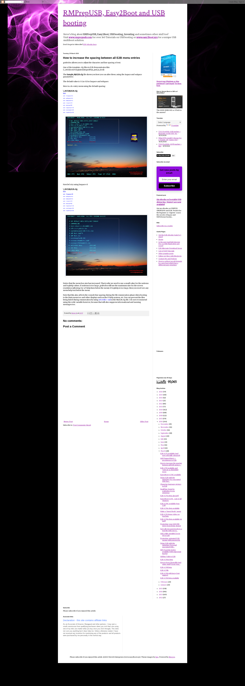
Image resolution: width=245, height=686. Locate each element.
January (164, 585)
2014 (161, 592)
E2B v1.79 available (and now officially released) (170, 454)
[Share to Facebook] (96, 313)
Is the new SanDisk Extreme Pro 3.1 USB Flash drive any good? (169, 244)
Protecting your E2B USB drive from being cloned (170, 525)
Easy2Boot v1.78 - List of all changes (170, 500)
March (163, 451)
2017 (161, 419)
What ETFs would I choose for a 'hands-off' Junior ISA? (170, 139)
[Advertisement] (106, 402)
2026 (161, 392)
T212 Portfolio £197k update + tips (170, 145)
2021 (161, 407)
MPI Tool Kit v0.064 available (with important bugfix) (170, 552)
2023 (161, 401)
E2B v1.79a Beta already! (169, 496)
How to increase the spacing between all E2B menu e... (171, 464)
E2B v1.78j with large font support (170, 574)
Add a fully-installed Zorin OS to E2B (170, 534)
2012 (161, 598)
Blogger (172, 657)
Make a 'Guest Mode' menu (170, 511)
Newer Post (68, 421)
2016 (161, 421)
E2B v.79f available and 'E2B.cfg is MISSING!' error (169, 470)
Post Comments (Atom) (82, 425)
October (164, 430)
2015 (161, 588)
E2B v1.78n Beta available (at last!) (171, 520)
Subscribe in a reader (165, 226)
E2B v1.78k (164, 570)
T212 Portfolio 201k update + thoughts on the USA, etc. (169, 132)
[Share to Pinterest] (98, 313)
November (165, 427)
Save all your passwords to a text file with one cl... (171, 530)
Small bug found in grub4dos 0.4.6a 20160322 (167, 491)
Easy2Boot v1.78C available (170, 475)
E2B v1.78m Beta (166, 560)
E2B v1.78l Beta (166, 567)
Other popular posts (166, 253)
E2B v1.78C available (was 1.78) (170, 504)
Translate (175, 125)
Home (106, 421)
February (164, 582)
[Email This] (88, 313)
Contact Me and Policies (167, 259)
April (163, 448)
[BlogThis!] (91, 313)
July (162, 439)
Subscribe (169, 186)
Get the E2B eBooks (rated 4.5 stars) (169, 236)
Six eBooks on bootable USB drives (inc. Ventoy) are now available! (169, 202)
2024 (161, 398)
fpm (156, 657)
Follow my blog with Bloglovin (169, 256)
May (162, 445)
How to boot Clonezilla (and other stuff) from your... (170, 563)
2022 (161, 404)
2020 (161, 410)
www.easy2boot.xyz (147, 37)
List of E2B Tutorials (166, 251)
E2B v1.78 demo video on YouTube (170, 515)
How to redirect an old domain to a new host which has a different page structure (170, 263)
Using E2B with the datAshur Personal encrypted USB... (168, 545)
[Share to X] (93, 313)
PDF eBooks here (90, 44)
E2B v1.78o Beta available (169, 508)
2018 (161, 415)
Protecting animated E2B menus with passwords (170, 539)
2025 (161, 395)
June (162, 442)
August (163, 436)
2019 (161, 413)
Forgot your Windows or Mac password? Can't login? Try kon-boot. (169, 83)
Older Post (144, 421)
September (165, 433)
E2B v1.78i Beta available (169, 578)
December (165, 424)
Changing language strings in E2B (170, 485)
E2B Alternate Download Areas (170, 248)
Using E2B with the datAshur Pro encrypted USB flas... (170, 479)
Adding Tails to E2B (167, 556)
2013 (161, 594)
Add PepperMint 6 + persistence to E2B (168, 459)
